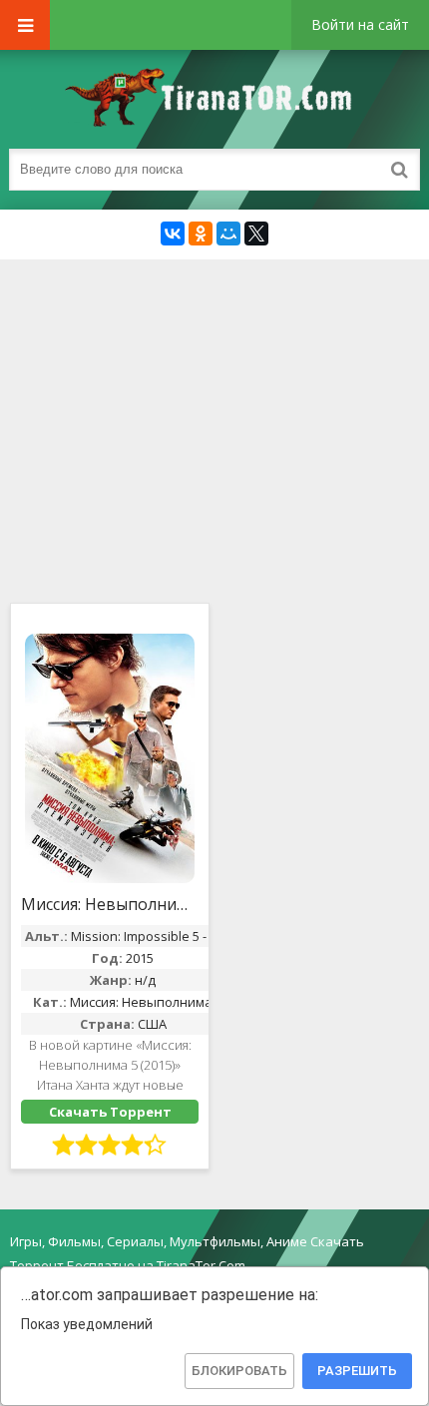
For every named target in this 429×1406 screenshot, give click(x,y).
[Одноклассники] (201, 233)
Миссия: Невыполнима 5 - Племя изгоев (110, 904)
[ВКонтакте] (173, 233)
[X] (256, 233)
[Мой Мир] (228, 233)
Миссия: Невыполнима (141, 1002)
